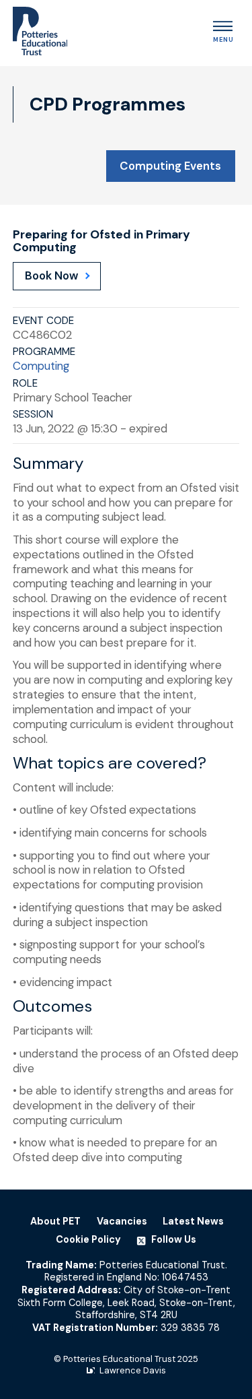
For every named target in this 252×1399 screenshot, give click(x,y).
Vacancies (122, 1221)
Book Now (51, 275)
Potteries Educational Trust (119, 1359)
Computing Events (170, 165)
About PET (55, 1221)
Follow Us (172, 1239)
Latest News (193, 1221)
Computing (41, 365)
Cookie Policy (88, 1239)
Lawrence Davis (132, 1370)
